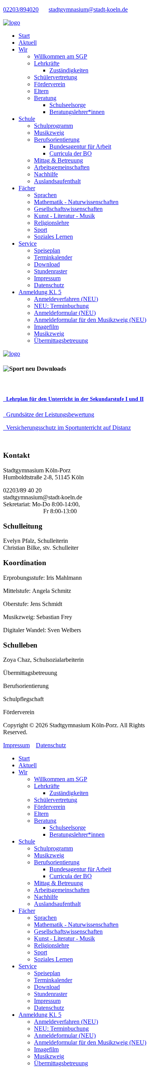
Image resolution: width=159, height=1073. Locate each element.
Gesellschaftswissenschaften (68, 209)
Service (28, 243)
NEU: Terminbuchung (61, 306)
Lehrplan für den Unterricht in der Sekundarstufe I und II (75, 399)
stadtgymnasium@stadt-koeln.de (88, 9)
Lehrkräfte (46, 63)
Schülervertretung (55, 77)
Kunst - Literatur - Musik (64, 216)
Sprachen (45, 195)
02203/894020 (21, 9)
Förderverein (49, 84)
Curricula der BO (70, 153)
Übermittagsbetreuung (61, 340)
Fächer (27, 188)
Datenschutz (49, 285)
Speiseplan (47, 250)
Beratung (45, 98)
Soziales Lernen (53, 236)
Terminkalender (53, 257)
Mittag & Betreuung (58, 160)
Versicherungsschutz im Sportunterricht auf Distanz (68, 427)
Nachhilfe (46, 174)
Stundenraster (50, 271)
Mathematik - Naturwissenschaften (76, 202)
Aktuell (28, 42)
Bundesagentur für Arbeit (80, 146)
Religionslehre (51, 222)
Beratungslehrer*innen (77, 112)
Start (24, 35)
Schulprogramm (53, 125)
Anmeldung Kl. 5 (40, 292)
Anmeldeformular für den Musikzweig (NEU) (90, 319)
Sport (40, 229)
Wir (23, 49)
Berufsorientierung (57, 139)
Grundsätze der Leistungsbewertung (50, 414)
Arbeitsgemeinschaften (62, 167)
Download (47, 264)
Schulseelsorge (67, 105)
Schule (27, 119)
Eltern (41, 91)
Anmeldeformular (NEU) (65, 313)
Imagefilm (46, 326)
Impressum (47, 278)
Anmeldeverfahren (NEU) (66, 299)
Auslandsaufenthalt (57, 181)
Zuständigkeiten (68, 70)
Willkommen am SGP (60, 56)
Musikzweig (49, 132)
